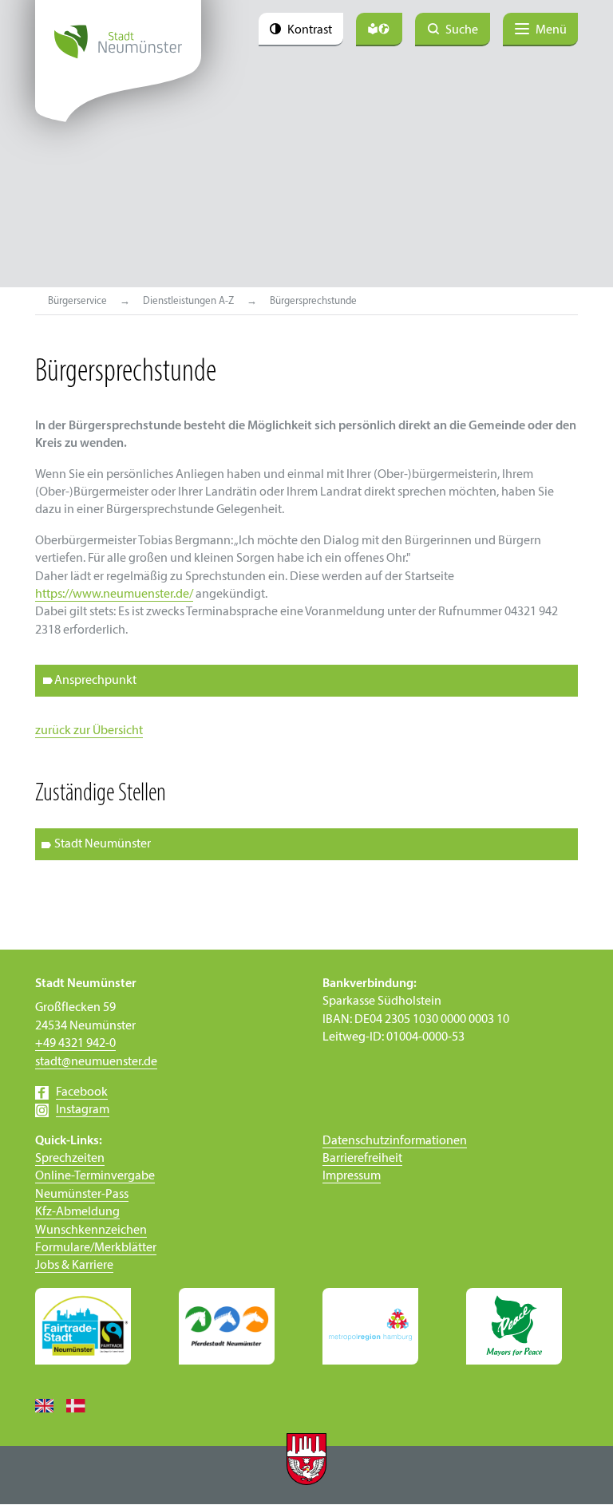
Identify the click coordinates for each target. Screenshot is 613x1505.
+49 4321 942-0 (75, 1043)
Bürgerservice (77, 301)
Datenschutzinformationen (394, 1141)
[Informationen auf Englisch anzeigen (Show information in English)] (50, 1405)
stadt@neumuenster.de (96, 1062)
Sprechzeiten (70, 1158)
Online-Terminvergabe (95, 1176)
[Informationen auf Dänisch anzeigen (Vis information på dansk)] (81, 1405)
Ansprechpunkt (95, 680)
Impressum (351, 1176)
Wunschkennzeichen (91, 1230)
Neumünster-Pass (82, 1194)
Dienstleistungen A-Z (188, 301)
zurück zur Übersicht (89, 731)
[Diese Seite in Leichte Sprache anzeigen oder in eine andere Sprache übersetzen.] (379, 29)
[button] (306, 844)
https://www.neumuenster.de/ (114, 594)
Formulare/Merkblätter (95, 1248)
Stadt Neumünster (102, 844)
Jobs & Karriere (74, 1265)
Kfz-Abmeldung (77, 1212)
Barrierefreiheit (362, 1158)
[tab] (306, 681)
